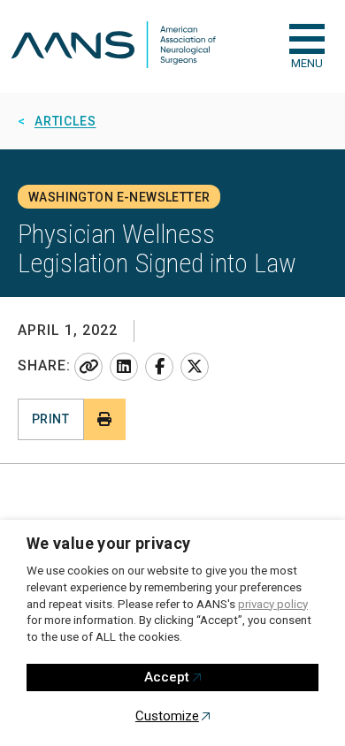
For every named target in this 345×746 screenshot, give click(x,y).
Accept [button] (166, 677)
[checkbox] (307, 39)
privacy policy (273, 604)
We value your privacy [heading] (109, 543)
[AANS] (113, 46)
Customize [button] (167, 716)
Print (50, 419)
